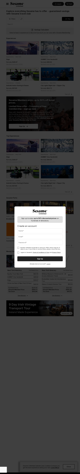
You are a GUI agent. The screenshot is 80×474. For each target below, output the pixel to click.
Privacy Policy (56, 252)
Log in (48, 264)
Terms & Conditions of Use (41, 252)
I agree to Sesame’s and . (40, 252)
